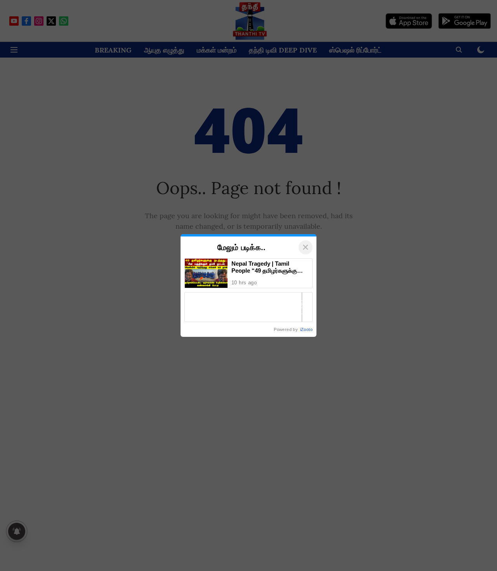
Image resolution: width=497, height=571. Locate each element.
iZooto (306, 329)
